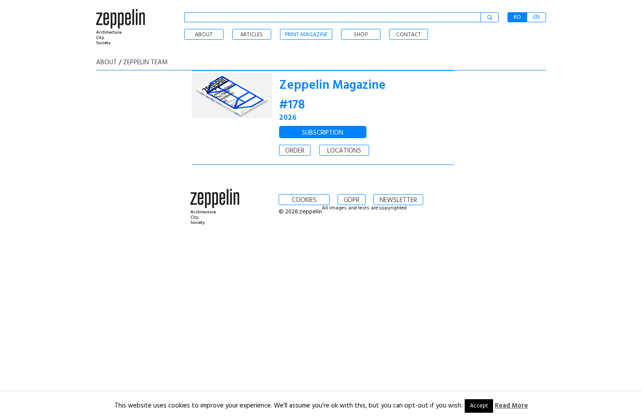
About (106, 62)
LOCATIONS (344, 151)
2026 (288, 117)
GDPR (351, 200)
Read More (511, 406)
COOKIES (304, 200)
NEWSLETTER (398, 200)
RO (517, 17)
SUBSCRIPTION (322, 133)
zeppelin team (145, 62)
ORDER (294, 151)
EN (536, 17)
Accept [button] (479, 406)
